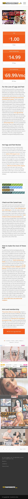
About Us (4, 461)
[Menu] (24, 3)
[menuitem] (20, 3)
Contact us (4, 463)
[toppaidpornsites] (11, 3)
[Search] (20, 3)
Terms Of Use (5, 466)
